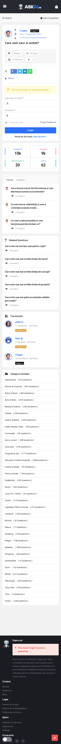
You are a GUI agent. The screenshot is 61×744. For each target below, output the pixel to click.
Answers (21, 180)
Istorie (16, 487)
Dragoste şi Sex (20, 453)
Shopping (17, 554)
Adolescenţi (18, 380)
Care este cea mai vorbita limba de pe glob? (27, 284)
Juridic (16, 500)
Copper (19, 355)
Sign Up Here (39, 136)
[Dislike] (15, 38)
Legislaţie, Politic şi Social (25, 507)
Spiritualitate (18, 561)
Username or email (14, 98)
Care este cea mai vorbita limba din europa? (27, 271)
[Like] (15, 29)
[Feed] (23, 741)
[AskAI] (30, 6)
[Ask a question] (55, 738)
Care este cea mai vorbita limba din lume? (26, 259)
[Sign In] (56, 6)
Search (8, 18)
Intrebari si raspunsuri (12, 722)
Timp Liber (18, 587)
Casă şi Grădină (20, 420)
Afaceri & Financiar (22, 386)
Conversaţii (18, 433)
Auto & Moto (19, 400)
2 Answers (20, 196)
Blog (4, 694)
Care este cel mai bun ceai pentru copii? (25, 246)
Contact (5, 686)
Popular (9, 180)
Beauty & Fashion (21, 406)
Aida (17, 338)
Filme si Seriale (20, 473)
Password (10, 110)
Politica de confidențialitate (14, 708)
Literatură (18, 514)
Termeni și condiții (10, 704)
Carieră (16, 413)
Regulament (7, 726)
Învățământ (18, 480)
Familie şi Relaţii (20, 467)
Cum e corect (19, 440)
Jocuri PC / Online (21, 494)
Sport (16, 567)
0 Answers (14, 250)
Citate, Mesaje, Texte (22, 427)
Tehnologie (18, 581)
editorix (19, 322)
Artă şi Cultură (20, 393)
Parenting (17, 534)
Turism (16, 601)
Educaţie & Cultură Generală (34, 37)
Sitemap (6, 730)
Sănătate (18, 547)
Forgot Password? (48, 122)
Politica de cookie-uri (11, 712)
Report (11, 78)
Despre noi (7, 690)
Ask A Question (51, 18)
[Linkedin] (17, 741)
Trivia (15, 594)
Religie (16, 540)
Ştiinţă (16, 574)
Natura (16, 527)
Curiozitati (18, 447)
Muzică (16, 520)
